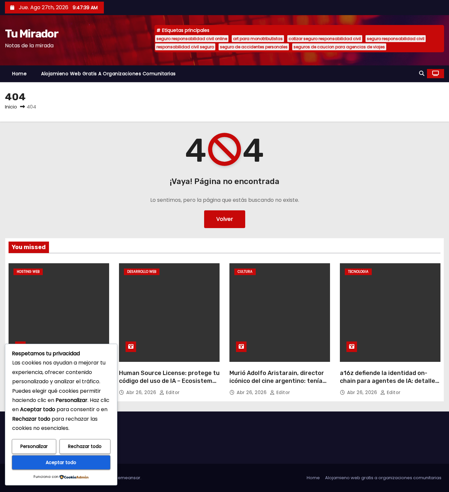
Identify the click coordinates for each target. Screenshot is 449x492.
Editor (172, 392)
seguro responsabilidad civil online (191, 38)
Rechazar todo (85, 446)
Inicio (11, 106)
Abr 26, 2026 (142, 392)
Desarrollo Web (141, 271)
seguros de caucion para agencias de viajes (339, 47)
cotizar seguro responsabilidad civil (325, 38)
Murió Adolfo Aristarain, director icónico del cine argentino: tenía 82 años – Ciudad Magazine (276, 380)
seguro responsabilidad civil (395, 38)
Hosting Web (28, 271)
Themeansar (126, 478)
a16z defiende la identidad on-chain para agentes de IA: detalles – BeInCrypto (389, 380)
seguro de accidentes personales (254, 47)
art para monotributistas (258, 38)
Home (19, 73)
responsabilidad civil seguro (185, 47)
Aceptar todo (61, 462)
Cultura (245, 271)
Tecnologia (358, 271)
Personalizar (34, 446)
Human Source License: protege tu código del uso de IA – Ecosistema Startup (169, 380)
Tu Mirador (31, 33)
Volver (224, 219)
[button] (421, 73)
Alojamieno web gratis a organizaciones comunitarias (108, 73)
